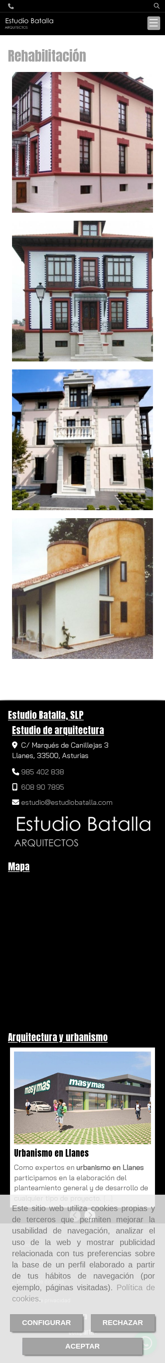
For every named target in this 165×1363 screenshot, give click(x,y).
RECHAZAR (123, 1323)
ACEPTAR (82, 1346)
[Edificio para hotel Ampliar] (82, 439)
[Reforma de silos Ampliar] (82, 588)
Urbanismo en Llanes (51, 1153)
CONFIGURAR (46, 1323)
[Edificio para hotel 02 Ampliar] (82, 142)
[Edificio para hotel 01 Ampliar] (82, 291)
